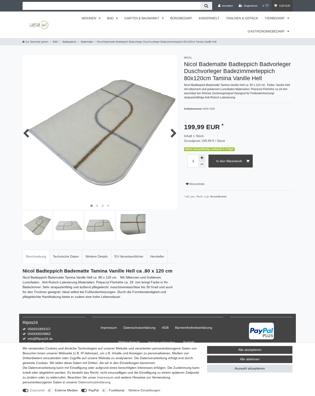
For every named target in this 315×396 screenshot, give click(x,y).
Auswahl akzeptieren (250, 368)
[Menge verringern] (202, 164)
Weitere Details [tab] (97, 256)
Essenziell (37, 390)
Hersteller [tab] (157, 256)
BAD (110, 18)
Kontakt (188, 342)
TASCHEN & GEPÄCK (242, 18)
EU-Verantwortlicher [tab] (128, 256)
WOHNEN (89, 18)
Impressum (109, 327)
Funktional (116, 390)
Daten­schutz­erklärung (139, 327)
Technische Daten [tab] (66, 256)
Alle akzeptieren (250, 350)
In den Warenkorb (229, 161)
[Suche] (206, 6)
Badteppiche (69, 41)
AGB (165, 327)
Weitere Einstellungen (144, 390)
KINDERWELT (209, 18)
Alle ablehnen (250, 359)
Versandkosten (218, 196)
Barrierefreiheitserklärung (193, 327)
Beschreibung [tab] (36, 256)
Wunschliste (197, 184)
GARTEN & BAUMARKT (142, 18)
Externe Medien (66, 390)
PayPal (94, 390)
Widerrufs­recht (129, 342)
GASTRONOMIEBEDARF (267, 31)
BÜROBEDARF (181, 18)
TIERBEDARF (275, 18)
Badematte (86, 41)
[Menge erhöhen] (202, 158)
